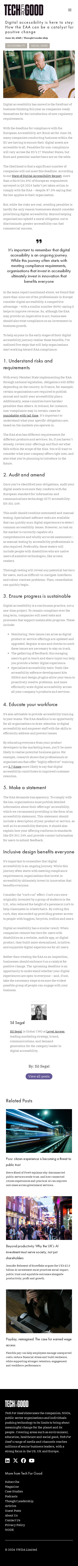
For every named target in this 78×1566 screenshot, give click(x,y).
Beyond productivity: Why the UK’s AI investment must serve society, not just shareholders (32, 1252)
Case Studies (14, 1491)
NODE (9, 1530)
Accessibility (16, 45)
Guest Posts (13, 1511)
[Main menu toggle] (70, 10)
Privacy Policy (15, 1525)
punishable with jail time (21, 415)
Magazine (12, 1486)
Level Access (55, 1031)
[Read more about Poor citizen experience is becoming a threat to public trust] (39, 1131)
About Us (11, 1515)
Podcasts (11, 1496)
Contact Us (12, 1520)
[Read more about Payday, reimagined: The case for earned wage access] (39, 1311)
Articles (10, 1506)
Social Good (39, 45)
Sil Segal (16, 1031)
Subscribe (12, 1482)
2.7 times (14, 766)
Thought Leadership (36, 37)
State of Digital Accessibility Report (36, 176)
